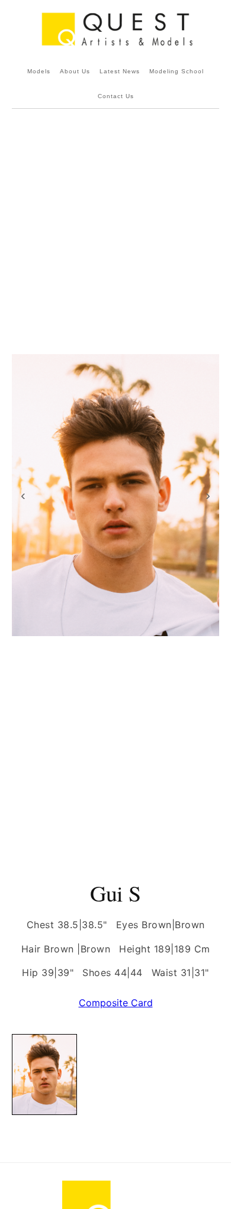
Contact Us (116, 96)
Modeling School (176, 71)
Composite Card (116, 1003)
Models (38, 71)
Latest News (120, 71)
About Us (75, 71)
